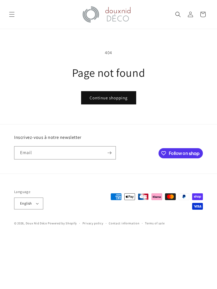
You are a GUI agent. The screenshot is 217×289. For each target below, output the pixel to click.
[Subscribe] (109, 152)
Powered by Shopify (62, 223)
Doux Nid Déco (36, 223)
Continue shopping (109, 97)
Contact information (124, 223)
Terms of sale (154, 223)
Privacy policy (93, 223)
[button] (12, 14)
